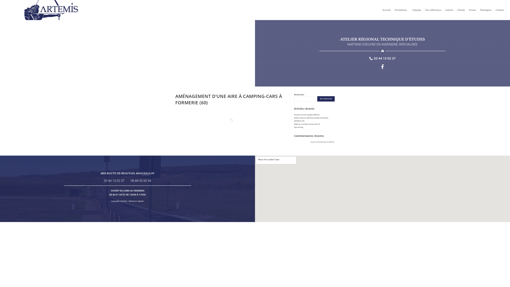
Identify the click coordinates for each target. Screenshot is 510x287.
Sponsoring (298, 127)
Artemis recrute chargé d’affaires (307, 114)
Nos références (433, 10)
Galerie (449, 10)
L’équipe (416, 10)
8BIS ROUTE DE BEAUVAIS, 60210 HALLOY (127, 173)
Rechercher (299, 94)
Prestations (401, 10)
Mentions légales (136, 201)
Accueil (386, 10)
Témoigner (486, 10)
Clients (461, 10)
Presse (472, 10)
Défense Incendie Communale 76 (307, 124)
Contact (500, 10)
